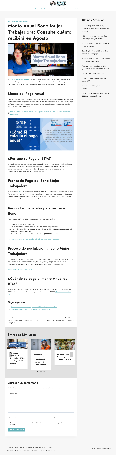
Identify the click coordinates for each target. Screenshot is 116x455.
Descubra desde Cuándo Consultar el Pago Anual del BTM (31, 309)
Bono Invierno (19, 447)
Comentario (13, 394)
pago (20, 192)
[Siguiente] (71, 354)
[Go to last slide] (10, 354)
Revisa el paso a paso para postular (20, 269)
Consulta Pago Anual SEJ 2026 (93, 73)
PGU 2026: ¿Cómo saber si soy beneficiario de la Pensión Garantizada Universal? (95, 28)
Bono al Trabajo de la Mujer (20, 79)
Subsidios (10, 451)
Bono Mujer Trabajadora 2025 (18, 21)
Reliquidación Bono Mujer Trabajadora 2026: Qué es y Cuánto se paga (17, 358)
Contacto (77, 9)
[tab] (37, 371)
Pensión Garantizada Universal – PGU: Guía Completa (23, 320)
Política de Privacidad (47, 451)
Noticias (52, 9)
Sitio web (57, 418)
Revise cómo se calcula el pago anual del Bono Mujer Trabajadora (34, 307)
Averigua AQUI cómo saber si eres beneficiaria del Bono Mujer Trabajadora (34, 239)
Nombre (12, 418)
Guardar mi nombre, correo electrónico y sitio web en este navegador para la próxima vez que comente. (39, 424)
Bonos (51, 447)
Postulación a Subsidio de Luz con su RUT (59, 318)
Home (37, 9)
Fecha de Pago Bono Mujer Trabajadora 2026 (64, 357)
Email (34, 418)
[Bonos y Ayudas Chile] (58, 3)
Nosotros (44, 9)
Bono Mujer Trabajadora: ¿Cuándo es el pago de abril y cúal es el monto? (40, 359)
